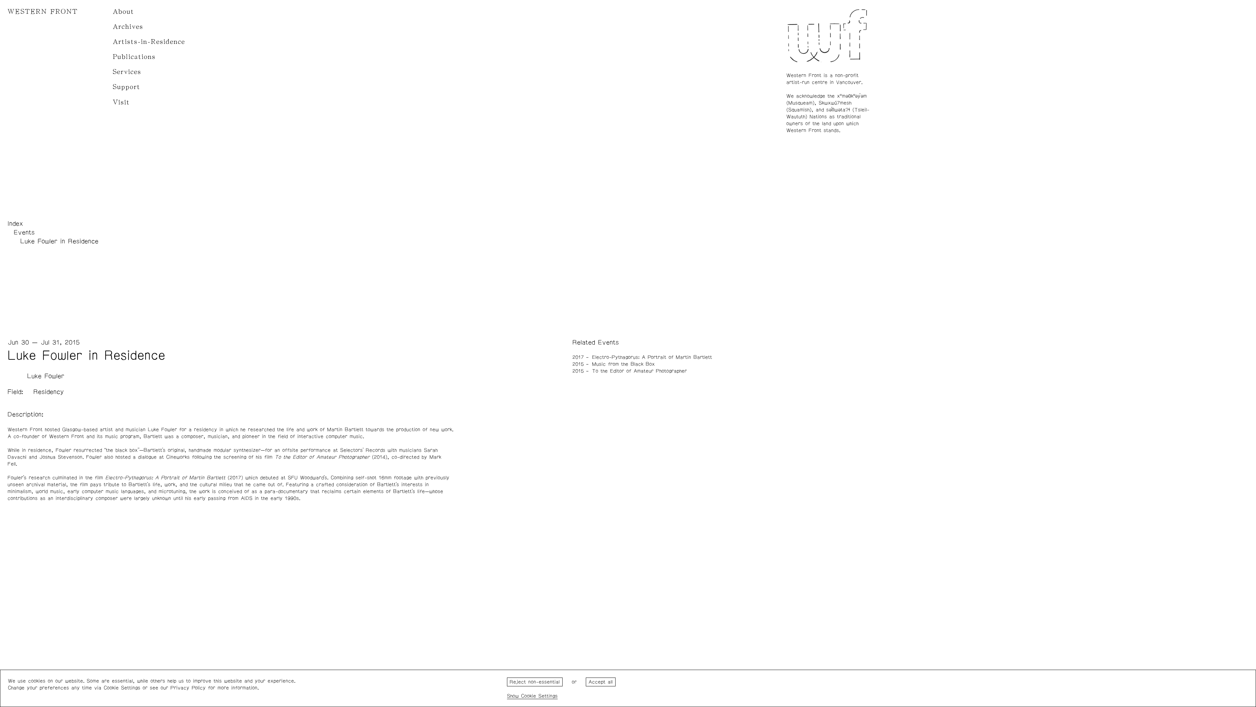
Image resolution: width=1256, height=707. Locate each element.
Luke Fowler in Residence (59, 241)
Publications (134, 56)
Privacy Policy (188, 687)
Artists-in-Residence (149, 41)
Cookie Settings (539, 696)
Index (15, 223)
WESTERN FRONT (43, 11)
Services (127, 71)
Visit (121, 102)
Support (126, 86)
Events (24, 232)
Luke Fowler (45, 376)
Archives (128, 26)
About (123, 11)
